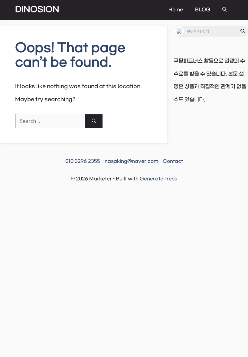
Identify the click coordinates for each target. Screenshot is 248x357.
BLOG (202, 9)
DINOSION (37, 9)
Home (175, 9)
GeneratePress (158, 179)
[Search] (94, 121)
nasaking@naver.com (131, 161)
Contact (173, 161)
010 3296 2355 (82, 161)
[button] (224, 10)
